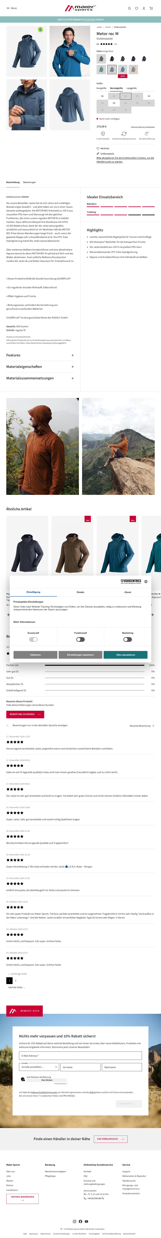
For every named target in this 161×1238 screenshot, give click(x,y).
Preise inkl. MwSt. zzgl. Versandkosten (143, 127)
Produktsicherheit (131, 1193)
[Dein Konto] (143, 8)
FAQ (85, 1176)
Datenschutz (45, 1233)
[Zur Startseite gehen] (80, 8)
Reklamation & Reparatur (134, 1176)
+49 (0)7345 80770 (95, 1198)
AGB (91, 1092)
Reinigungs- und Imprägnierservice (131, 1187)
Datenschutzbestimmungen (44, 1092)
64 (151, 103)
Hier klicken (47, 1080)
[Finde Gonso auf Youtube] (86, 1221)
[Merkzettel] (136, 8)
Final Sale (89, 19)
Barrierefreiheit (129, 1233)
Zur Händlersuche (107, 1139)
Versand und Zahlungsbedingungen (94, 1182)
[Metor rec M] (26, 51)
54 (149, 96)
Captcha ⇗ (60, 1084)
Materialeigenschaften (24, 366)
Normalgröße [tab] (116, 88)
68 (116, 110)
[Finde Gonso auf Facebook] (80, 1221)
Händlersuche (129, 1180)
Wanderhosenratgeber (55, 1171)
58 (114, 103)
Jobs (8, 1176)
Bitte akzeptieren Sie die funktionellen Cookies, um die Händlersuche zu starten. (125, 159)
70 (127, 110)
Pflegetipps (50, 1176)
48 (116, 96)
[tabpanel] (126, 103)
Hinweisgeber (94, 1233)
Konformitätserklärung (111, 1233)
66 (104, 110)
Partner (9, 1185)
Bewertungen (29, 182)
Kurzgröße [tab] (101, 88)
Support (126, 1171)
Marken (9, 1180)
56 (104, 103)
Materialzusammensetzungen (30, 378)
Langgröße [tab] (132, 88)
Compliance (12, 1190)
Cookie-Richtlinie (79, 1233)
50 (127, 96)
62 (139, 103)
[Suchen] (129, 8)
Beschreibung (12, 182)
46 (102, 96)
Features (13, 355)
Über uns (10, 1171)
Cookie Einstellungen (61, 1233)
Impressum (33, 1233)
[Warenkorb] (151, 8)
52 (139, 96)
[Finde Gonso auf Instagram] (74, 1221)
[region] (48, 78)
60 (127, 103)
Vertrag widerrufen (22, 1197)
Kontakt (87, 1171)
